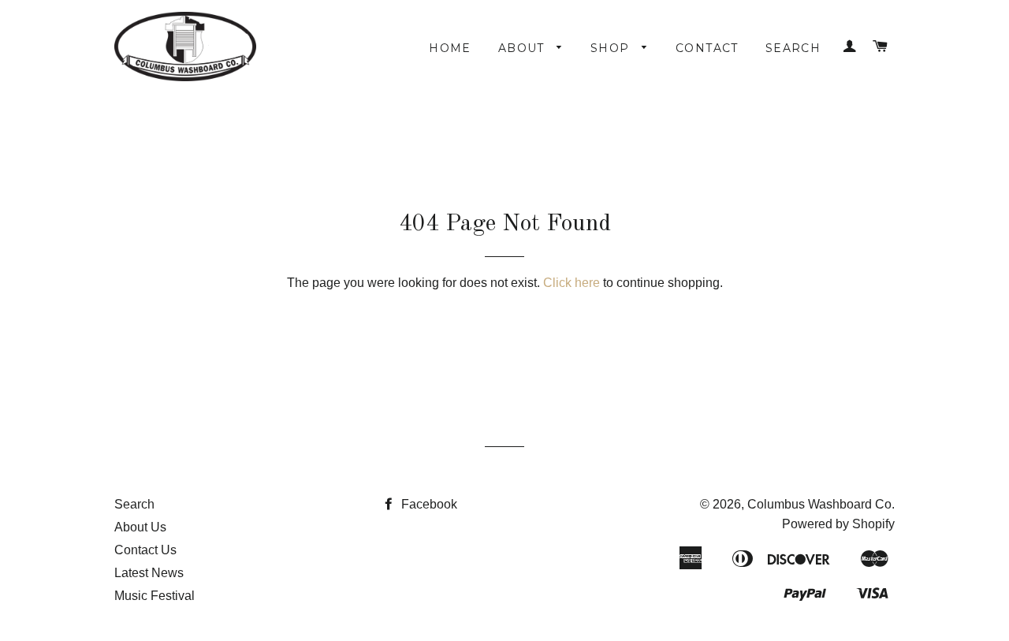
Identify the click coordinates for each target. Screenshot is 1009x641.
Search (793, 48)
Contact (707, 48)
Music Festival (154, 595)
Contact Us (145, 550)
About (523, 48)
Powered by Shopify (838, 524)
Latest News (149, 573)
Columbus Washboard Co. (821, 504)
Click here (571, 282)
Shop (612, 48)
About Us (140, 527)
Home (450, 48)
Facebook (427, 504)
